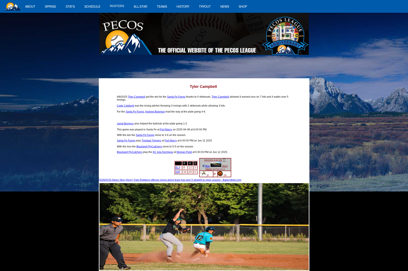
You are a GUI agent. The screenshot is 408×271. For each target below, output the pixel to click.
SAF (177, 171)
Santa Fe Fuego (176, 96)
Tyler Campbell (136, 96)
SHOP (243, 6)
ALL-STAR (140, 6)
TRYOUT (205, 6)
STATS (70, 6)
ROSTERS (117, 6)
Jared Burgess (125, 123)
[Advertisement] (177, 68)
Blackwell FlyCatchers (149, 146)
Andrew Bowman (155, 111)
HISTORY (183, 6)
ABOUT (30, 6)
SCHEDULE (92, 6)
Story (225, 166)
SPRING (50, 6)
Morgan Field (184, 152)
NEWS (224, 6)
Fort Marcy (166, 129)
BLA (177, 167)
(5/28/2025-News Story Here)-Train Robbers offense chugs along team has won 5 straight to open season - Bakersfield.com (170, 179)
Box (207, 166)
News (208, 169)
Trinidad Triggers (151, 140)
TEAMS (162, 6)
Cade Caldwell (125, 105)
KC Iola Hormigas (163, 152)
